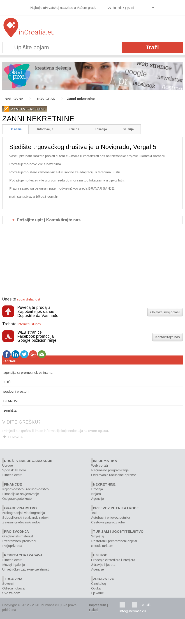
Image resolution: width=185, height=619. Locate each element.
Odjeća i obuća (13, 588)
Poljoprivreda (12, 546)
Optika (96, 588)
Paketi (93, 610)
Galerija (128, 129)
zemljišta (9, 410)
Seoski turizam (102, 546)
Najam (96, 494)
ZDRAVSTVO (103, 579)
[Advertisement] (92, 263)
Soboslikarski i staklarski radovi (25, 517)
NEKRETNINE (104, 484)
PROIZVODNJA (16, 531)
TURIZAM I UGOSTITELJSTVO (118, 531)
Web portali (99, 465)
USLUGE (100, 555)
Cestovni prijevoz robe (108, 522)
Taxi (94, 513)
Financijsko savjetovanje (20, 494)
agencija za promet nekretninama (27, 372)
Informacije (45, 129)
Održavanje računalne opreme (113, 475)
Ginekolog (98, 583)
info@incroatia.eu (133, 611)
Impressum (97, 605)
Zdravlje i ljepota (103, 564)
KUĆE (8, 382)
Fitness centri (12, 475)
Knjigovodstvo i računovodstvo (25, 489)
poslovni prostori (15, 391)
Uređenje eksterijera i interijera (113, 560)
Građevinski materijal (17, 536)
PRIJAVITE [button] (15, 436)
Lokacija (101, 129)
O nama (16, 129)
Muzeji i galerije (13, 564)
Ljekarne (97, 593)
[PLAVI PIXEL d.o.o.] (92, 89)
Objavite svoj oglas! (165, 312)
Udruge (7, 465)
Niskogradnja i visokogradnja (23, 513)
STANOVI (10, 401)
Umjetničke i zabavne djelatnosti (25, 569)
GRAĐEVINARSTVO (20, 508)
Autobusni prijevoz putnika (110, 517)
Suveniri (8, 583)
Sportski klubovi (14, 470)
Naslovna (14, 99)
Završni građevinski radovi (21, 522)
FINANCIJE (13, 484)
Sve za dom (11, 593)
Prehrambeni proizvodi (19, 541)
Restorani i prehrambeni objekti (114, 541)
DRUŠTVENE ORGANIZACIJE (28, 461)
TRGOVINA (13, 579)
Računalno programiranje (110, 470)
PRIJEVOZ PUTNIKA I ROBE (116, 508)
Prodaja (97, 489)
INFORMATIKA (105, 461)
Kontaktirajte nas (167, 337)
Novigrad (46, 99)
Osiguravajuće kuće (17, 498)
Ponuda (74, 129)
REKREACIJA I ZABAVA (23, 555)
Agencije (97, 498)
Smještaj (97, 536)
